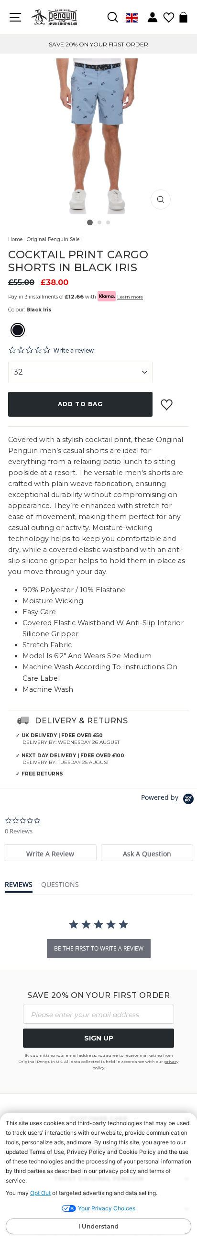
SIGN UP (98, 1038)
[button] (17, 331)
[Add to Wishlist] (167, 401)
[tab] (50, 852)
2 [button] (100, 223)
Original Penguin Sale (53, 239)
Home (15, 239)
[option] (98, 44)
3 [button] (108, 223)
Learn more (130, 296)
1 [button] (90, 222)
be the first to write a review (98, 948)
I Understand (98, 1226)
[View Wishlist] (169, 14)
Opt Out (40, 1192)
